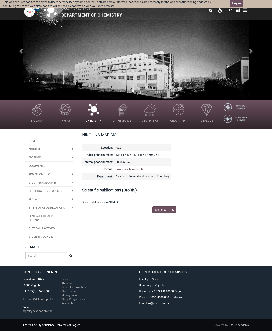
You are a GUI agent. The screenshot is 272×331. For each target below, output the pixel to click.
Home (32, 140)
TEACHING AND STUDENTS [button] (45, 190)
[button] (20, 50)
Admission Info (39, 174)
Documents (36, 165)
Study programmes (42, 182)
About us (34, 149)
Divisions (35, 157)
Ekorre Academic (239, 325)
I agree (236, 3)
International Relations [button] (46, 207)
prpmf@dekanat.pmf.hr (37, 311)
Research (67, 303)
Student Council (40, 236)
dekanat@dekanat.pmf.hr (39, 299)
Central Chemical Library (41, 218)
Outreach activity (41, 228)
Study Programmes (73, 299)
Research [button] (35, 199)
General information (73, 287)
